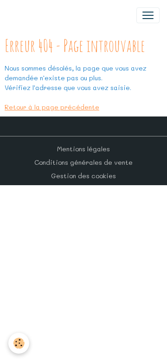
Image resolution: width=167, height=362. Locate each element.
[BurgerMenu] (148, 15)
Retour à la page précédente (52, 107)
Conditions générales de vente (83, 162)
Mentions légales (83, 148)
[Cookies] (18, 343)
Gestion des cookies (83, 175)
